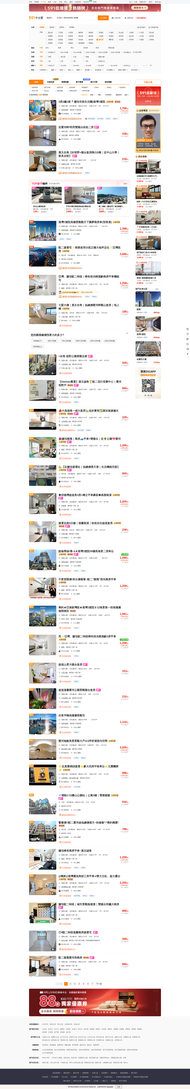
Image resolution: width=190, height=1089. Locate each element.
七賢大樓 (64, 317)
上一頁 (59, 984)
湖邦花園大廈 (93, 1058)
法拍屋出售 (68, 1024)
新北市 (50, 1029)
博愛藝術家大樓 (116, 1058)
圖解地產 (68, 1045)
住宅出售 (45, 1024)
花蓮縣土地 (109, 1040)
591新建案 (54, 1077)
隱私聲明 (110, 1087)
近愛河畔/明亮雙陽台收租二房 (76, 127)
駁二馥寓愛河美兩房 (70, 957)
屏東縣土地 (91, 1040)
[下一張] (159, 8)
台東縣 (50, 1032)
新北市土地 (82, 1037)
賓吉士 (126, 1062)
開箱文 (89, 1045)
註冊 (135, 2)
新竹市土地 (109, 1037)
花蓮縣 (121, 1029)
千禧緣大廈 (64, 1062)
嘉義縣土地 (82, 1040)
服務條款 (114, 1073)
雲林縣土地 (64, 1040)
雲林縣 (133, 1029)
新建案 (36, 2)
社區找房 (78, 2)
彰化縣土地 (46, 1040)
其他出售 (77, 1024)
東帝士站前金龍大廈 (76, 1062)
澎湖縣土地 (100, 1040)
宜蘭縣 (115, 1029)
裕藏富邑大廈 (83, 1058)
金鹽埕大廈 (65, 164)
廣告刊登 (76, 1073)
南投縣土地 (55, 1040)
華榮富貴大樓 (89, 1062)
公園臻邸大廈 (107, 1062)
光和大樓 (64, 135)
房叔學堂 (45, 1045)
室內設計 (86, 2)
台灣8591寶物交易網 (123, 1077)
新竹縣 (86, 1029)
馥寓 (62, 288)
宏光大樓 (64, 940)
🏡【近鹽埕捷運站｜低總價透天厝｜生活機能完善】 (89, 466)
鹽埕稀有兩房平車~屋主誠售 (75, 850)
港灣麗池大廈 (66, 887)
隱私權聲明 (124, 1073)
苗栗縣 (92, 1029)
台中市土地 (64, 1037)
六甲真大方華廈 (56, 1058)
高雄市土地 (73, 1037)
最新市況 (83, 1045)
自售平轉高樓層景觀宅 (71, 715)
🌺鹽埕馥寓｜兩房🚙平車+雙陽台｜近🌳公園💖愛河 (89, 438)
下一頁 (99, 984)
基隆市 (98, 1029)
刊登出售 (148, 82)
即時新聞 (75, 1045)
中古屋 (43, 2)
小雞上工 (105, 1081)
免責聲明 (104, 1073)
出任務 (96, 1081)
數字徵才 (134, 1073)
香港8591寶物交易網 (141, 1077)
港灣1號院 (64, 110)
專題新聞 (96, 1045)
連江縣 (68, 1032)
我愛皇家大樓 (117, 1062)
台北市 (44, 1029)
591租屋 (45, 1077)
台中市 (56, 1029)
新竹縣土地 (100, 1037)
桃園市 (62, 1029)
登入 (130, 2)
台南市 (74, 1029)
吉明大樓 (64, 534)
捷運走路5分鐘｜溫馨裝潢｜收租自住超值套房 (85, 523)
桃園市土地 (55, 1037)
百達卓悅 (74, 1058)
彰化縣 (104, 1029)
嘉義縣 (139, 1029)
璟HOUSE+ (46, 1058)
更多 (157, 289)
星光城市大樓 (66, 749)
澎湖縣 (62, 1032)
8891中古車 (77, 1081)
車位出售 (60, 1024)
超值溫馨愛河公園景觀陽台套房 (76, 689)
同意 (118, 1087)
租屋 (49, 2)
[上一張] (31, 8)
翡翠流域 (66, 1058)
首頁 (30, 2)
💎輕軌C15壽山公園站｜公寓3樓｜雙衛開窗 (84, 795)
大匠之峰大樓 (54, 1062)
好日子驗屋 (123, 1081)
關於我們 (67, 1073)
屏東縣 (127, 1029)
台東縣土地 (118, 1040)
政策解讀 (53, 1045)
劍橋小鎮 (98, 1062)
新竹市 (80, 1029)
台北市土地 (91, 1037)
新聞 (94, 2)
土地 (54, 2)
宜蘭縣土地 (127, 1037)
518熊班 (87, 1081)
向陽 (124, 1058)
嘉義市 (110, 1029)
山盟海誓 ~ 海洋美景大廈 (70, 778)
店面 (60, 2)
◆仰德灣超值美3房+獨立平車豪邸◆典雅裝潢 (85, 494)
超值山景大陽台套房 (70, 664)
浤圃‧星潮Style (105, 1058)
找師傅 (113, 1081)
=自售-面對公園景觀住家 (72, 356)
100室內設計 (108, 1077)
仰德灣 (63, 506)
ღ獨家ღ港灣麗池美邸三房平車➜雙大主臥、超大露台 (89, 876)
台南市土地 (46, 1037)
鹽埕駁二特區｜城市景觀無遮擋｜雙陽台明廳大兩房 (88, 904)
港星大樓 (45, 1062)
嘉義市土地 (73, 1040)
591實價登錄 (84, 1077)
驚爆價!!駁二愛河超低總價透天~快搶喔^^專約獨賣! (88, 822)
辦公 (65, 2)
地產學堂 (60, 1045)
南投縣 (44, 1032)
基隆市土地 (118, 1037)
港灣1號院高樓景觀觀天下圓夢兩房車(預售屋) (85, 222)
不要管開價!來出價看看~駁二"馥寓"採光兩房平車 (87, 579)
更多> (126, 183)
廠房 (71, 2)
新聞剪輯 (85, 1073)
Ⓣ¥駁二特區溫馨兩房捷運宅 (75, 932)
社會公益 (95, 1073)
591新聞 (73, 1077)
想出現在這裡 (153, 110)
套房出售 (53, 1024)
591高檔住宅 (96, 1077)
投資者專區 (56, 1073)
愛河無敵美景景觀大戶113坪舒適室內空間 (82, 740)
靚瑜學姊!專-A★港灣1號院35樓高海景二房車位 (86, 551)
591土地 (64, 1077)
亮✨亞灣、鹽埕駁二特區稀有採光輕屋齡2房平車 (87, 636)
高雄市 (68, 1029)
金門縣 (56, 1032)
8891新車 (66, 1081)
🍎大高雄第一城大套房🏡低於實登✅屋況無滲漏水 (88, 410)
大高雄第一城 (66, 364)
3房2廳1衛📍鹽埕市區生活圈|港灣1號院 (81, 101)
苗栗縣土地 (136, 1037)
